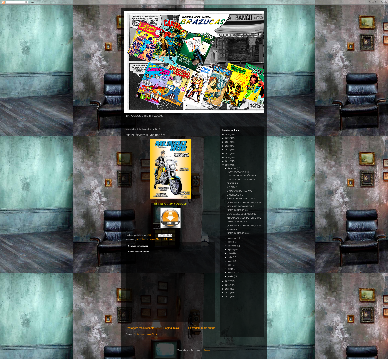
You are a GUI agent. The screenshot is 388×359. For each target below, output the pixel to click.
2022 (227, 150)
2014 (227, 293)
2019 (227, 161)
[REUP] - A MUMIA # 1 (237, 222)
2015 (227, 289)
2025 (227, 138)
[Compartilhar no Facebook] (167, 235)
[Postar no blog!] (162, 235)
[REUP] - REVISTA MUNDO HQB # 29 (244, 202)
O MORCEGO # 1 (235, 195)
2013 (227, 297)
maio (230, 261)
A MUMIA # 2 (233, 229)
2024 (227, 142)
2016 (227, 285)
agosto (231, 249)
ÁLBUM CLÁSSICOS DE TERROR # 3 (244, 218)
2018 (227, 165)
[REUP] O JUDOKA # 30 (238, 233)
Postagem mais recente (140, 327)
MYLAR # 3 (232, 187)
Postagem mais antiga (201, 327)
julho (230, 253)
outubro (231, 242)
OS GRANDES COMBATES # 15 (241, 214)
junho (230, 257)
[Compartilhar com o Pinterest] (170, 235)
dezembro (232, 168)
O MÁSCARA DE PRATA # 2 (239, 191)
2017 (227, 281)
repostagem (142, 239)
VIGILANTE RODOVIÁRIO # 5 (240, 206)
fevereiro (232, 272)
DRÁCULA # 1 (233, 183)
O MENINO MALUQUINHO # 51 (241, 179)
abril (230, 265)
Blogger (207, 350)
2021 (227, 153)
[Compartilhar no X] (164, 235)
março (231, 269)
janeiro (231, 276)
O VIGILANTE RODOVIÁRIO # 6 (241, 176)
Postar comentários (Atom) (145, 334)
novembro (232, 238)
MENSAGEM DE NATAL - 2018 (241, 199)
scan (170, 239)
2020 (227, 157)
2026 (227, 134)
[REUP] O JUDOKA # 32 (238, 172)
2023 (227, 146)
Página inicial (171, 327)
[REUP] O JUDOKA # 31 (238, 210)
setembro (232, 246)
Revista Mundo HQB (158, 239)
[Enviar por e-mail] (159, 235)
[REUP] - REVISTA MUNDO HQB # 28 (244, 225)
